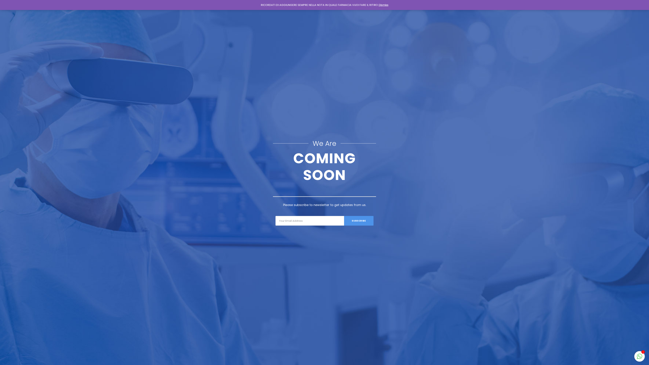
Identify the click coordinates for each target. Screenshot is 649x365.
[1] (639, 358)
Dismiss (383, 5)
